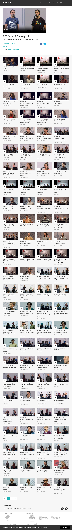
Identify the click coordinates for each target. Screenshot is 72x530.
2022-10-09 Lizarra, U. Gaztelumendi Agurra (60, 242)
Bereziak (24, 508)
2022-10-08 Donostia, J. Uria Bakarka (44, 242)
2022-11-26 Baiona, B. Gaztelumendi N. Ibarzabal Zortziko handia (9, 454)
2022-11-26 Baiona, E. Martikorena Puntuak (25, 471)
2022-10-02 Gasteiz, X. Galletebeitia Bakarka (26, 207)
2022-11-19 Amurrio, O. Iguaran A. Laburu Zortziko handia (43, 419)
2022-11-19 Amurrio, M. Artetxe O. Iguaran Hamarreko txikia (43, 402)
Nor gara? (6, 508)
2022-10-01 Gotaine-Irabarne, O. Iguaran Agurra (44, 137)
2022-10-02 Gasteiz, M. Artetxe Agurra (60, 172)
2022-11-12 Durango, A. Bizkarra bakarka (26, 401)
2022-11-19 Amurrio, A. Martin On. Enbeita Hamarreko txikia (60, 402)
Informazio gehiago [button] (43, 527)
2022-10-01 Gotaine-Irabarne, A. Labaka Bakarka (44, 172)
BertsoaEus (9, 2)
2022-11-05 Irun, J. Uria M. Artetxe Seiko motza (44, 366)
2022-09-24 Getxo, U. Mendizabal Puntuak (25, 85)
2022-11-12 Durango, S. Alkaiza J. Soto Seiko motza (61, 383)
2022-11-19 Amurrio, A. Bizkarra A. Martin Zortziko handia (26, 419)
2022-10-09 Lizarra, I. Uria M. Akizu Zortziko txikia (27, 260)
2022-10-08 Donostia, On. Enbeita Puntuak (26, 225)
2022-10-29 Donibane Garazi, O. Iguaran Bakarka (60, 331)
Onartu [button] (65, 527)
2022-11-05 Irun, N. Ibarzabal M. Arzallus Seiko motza (9, 367)
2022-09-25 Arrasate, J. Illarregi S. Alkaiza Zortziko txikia (43, 103)
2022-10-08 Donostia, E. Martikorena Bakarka (26, 242)
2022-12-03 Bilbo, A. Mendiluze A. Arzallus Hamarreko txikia (59, 489)
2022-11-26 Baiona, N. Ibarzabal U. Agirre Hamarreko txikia (59, 437)
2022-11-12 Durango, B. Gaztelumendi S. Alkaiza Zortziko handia (9, 384)
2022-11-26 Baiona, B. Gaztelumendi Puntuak (42, 471)
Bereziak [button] (59, 3)
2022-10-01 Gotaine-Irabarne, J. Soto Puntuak (43, 155)
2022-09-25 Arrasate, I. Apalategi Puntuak (9, 120)
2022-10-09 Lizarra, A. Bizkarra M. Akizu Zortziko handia (9, 261)
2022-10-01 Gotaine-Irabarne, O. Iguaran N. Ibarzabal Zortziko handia (60, 138)
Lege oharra (13, 508)
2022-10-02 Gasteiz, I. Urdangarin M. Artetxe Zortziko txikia (26, 191)
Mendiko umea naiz (13, 49)
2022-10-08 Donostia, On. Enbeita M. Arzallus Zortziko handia (61, 208)
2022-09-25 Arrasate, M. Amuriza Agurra (9, 102)
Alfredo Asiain (14, 47)
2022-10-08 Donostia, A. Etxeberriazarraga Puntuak (43, 225)
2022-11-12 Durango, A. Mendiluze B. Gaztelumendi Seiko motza (10, 402)
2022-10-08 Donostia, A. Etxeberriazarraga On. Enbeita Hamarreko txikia (9, 243)
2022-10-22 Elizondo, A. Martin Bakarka (9, 312)
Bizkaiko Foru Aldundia (57, 517)
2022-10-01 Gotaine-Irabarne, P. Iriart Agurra (26, 137)
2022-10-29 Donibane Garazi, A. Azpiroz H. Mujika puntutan (27, 332)
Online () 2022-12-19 (9, 43)
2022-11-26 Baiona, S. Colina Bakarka (10, 488)
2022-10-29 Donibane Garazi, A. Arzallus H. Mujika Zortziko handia (61, 313)
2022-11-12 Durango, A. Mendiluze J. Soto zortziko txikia (26, 384)
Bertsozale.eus (8, 517)
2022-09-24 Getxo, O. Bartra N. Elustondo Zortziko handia (27, 67)
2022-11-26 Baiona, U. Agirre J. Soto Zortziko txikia (61, 453)
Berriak (29, 508)
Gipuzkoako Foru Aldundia (44, 517)
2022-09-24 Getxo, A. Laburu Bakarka (59, 85)
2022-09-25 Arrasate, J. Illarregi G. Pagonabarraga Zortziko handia (26, 103)
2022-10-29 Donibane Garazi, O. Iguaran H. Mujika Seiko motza (44, 332)
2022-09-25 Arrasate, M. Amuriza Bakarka (60, 120)
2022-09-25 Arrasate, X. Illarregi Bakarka (9, 137)
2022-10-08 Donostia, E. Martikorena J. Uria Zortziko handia (44, 208)
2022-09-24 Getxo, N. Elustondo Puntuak (8, 85)
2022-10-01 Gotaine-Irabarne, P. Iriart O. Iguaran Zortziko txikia (10, 156)
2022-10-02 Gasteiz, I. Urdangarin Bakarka (8, 207)
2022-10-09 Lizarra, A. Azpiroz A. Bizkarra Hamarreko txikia (60, 261)
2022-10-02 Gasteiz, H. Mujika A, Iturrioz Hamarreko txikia (61, 191)
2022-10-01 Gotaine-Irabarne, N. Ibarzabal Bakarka (25, 173)
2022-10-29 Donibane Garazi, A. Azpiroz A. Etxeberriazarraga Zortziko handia (44, 314)
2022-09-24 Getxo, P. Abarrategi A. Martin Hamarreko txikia (42, 86)
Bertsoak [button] (51, 3)
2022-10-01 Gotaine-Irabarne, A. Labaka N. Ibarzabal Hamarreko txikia (10, 173)
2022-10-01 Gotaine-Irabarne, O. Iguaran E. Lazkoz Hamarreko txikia (60, 156)
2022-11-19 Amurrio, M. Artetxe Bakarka (26, 436)
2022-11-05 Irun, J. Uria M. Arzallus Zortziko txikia (44, 348)
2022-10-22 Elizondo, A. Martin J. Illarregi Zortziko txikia (9, 295)
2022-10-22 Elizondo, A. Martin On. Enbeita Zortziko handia (61, 278)
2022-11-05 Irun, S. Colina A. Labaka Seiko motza (27, 366)
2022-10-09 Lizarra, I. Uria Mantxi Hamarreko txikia (44, 260)
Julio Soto (6, 47)
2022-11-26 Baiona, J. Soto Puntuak (27, 488)
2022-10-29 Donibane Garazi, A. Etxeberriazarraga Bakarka (10, 349)
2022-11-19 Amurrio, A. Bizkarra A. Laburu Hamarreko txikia (9, 419)
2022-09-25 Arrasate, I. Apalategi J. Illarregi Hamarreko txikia (26, 121)
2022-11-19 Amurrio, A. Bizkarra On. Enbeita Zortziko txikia (10, 437)
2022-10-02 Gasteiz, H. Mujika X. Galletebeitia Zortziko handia (9, 191)
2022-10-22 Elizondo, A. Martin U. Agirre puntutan (43, 294)
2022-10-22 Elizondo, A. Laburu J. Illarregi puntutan (61, 294)
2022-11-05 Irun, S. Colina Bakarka (60, 366)
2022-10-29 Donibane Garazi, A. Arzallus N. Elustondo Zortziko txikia (9, 332)
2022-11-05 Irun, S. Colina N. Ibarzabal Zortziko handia (27, 348)
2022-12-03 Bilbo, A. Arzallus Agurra (44, 488)
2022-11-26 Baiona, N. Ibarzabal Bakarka (59, 471)
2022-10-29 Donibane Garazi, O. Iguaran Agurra (26, 312)
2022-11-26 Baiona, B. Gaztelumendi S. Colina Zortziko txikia (43, 454)
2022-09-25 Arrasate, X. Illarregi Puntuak (60, 102)
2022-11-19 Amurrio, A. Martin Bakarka (43, 436)
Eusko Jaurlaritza (32, 517)
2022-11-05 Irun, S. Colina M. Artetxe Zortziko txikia (61, 348)
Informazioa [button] (42, 3)
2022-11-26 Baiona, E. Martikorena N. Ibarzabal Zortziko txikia (9, 472)
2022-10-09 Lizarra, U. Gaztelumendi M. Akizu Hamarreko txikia (9, 278)
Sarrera (35, 3)
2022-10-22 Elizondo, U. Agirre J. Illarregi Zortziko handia (43, 278)
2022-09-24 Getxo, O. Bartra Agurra (10, 67)
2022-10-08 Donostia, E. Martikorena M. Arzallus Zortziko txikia (9, 226)
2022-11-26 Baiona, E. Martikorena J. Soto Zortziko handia (27, 454)
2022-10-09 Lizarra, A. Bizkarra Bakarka (26, 277)
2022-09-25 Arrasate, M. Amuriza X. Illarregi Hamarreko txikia (43, 121)
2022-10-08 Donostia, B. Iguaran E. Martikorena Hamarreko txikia (60, 226)
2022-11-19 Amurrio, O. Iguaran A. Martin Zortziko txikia (60, 419)
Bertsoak (19, 508)
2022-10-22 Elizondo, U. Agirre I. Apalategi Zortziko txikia (26, 295)
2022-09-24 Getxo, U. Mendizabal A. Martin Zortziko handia (42, 68)
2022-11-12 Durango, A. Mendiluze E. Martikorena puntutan (43, 384)
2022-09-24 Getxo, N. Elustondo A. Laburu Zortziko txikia (61, 68)
